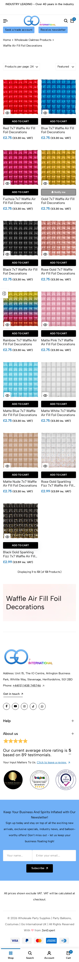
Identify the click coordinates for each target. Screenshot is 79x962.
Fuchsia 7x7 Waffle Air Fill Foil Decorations (19, 201)
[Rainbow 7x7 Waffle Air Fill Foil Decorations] (20, 309)
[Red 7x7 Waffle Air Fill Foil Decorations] (20, 96)
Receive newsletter (53, 30)
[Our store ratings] (15, 742)
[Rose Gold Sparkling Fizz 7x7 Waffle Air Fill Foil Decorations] (58, 450)
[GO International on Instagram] (24, 706)
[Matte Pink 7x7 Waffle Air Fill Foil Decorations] (58, 309)
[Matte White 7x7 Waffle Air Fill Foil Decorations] (58, 379)
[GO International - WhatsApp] (42, 706)
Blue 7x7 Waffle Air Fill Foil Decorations (57, 130)
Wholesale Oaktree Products (32, 40)
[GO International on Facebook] (6, 706)
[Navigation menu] (5, 21)
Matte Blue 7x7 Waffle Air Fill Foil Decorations (20, 413)
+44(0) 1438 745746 (27, 685)
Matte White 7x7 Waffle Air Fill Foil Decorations (58, 413)
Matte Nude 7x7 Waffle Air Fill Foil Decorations (20, 483)
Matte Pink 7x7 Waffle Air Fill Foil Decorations (58, 342)
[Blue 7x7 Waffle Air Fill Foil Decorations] (58, 96)
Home (7, 40)
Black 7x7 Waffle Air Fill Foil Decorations (20, 271)
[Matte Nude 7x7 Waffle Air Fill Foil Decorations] (20, 450)
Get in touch (11, 694)
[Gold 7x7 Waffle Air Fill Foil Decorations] (58, 167)
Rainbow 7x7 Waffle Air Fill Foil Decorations (20, 342)
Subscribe (37, 868)
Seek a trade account (18, 30)
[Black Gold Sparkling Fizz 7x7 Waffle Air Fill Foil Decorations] (20, 520)
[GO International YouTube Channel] (15, 706)
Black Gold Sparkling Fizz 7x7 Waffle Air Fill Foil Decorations (19, 554)
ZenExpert (48, 930)
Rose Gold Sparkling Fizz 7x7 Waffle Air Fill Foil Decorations (57, 483)
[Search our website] (66, 21)
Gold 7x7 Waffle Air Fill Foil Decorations (58, 201)
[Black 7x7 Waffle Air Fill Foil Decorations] (20, 238)
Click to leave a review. (52, 762)
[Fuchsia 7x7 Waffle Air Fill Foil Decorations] (20, 167)
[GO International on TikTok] (33, 706)
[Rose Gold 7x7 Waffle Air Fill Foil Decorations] (58, 238)
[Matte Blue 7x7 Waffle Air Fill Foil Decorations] (20, 379)
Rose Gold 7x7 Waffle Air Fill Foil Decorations (58, 271)
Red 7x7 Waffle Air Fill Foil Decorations (19, 130)
